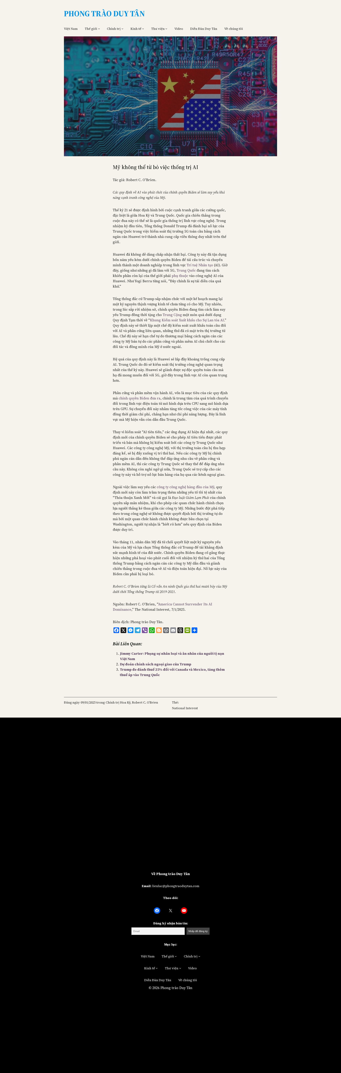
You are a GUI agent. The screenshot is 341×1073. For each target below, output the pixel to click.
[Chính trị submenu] (122, 29)
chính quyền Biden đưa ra (139, 398)
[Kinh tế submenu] (143, 29)
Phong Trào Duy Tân (104, 13)
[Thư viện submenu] (166, 29)
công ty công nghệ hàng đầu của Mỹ (185, 486)
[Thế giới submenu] (99, 29)
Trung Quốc (186, 270)
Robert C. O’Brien (145, 702)
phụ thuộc (180, 275)
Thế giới (91, 28)
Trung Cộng (172, 314)
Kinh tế (136, 28)
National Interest (185, 708)
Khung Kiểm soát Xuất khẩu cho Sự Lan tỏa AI (187, 320)
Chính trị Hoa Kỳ (118, 702)
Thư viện (158, 28)
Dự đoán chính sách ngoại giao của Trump (155, 664)
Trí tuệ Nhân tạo (200, 265)
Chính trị (114, 28)
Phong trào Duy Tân (176, 987)
